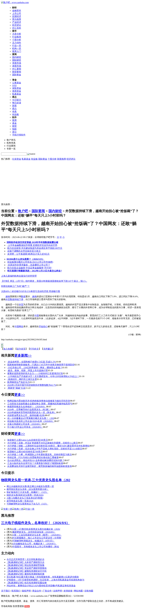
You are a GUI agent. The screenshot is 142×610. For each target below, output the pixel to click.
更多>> (19, 394)
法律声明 (57, 591)
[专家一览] (6, 509)
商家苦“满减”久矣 (16, 388)
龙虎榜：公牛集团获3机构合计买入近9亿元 (28, 254)
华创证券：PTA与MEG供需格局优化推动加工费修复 (33, 457)
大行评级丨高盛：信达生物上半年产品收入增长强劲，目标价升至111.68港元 (44, 449)
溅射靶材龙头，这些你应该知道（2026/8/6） (34, 532)
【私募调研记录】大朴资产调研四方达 (25, 562)
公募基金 (16, 83)
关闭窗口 (47, 349)
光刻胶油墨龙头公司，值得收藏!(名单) (26, 415)
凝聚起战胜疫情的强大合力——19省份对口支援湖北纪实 (35, 373)
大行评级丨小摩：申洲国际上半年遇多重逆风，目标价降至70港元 (39, 454)
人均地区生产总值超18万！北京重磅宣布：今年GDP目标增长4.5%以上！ (43, 376)
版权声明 (26, 591)
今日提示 (16, 100)
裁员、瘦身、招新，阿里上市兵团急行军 (27, 370)
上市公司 (16, 13)
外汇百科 (16, 28)
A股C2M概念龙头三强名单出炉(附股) (25, 498)
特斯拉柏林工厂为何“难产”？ (15, 286)
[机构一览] (17, 509)
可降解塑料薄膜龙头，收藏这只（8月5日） (33, 541)
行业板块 (16, 37)
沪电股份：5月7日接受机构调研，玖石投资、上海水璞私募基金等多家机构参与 (45, 580)
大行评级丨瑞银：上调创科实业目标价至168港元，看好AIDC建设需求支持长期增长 (48, 446)
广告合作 (47, 591)
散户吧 (23, 211)
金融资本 (16, 10)
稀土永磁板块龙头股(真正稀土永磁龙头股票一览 (30, 486)
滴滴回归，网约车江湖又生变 (22, 379)
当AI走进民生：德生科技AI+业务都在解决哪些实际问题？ (35, 460)
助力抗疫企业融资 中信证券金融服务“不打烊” (29, 268)
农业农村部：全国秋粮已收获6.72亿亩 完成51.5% (31, 362)
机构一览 (16, 48)
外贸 (8, 299)
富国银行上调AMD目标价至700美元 (25, 451)
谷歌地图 (88, 591)
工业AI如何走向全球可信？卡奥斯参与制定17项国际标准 (35, 463)
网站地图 (78, 591)
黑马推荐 (16, 19)
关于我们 (5, 591)
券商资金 (16, 91)
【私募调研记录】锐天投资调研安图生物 (27, 583)
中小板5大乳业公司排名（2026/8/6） (25, 427)
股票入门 (16, 51)
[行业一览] (28, 509)
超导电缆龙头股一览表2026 (20, 501)
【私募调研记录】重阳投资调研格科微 (25, 574)
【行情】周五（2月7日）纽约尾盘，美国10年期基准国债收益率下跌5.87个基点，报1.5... (44, 281)
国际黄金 (16, 74)
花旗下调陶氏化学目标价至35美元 (24, 251)
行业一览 (16, 45)
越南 (8, 296)
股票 (14, 120)
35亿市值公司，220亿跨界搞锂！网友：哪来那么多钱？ (34, 367)
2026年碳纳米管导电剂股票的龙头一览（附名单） (31, 412)
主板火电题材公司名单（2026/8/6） (24, 424)
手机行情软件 (19, 135)
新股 (14, 105)
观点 (14, 108)
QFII (14, 85)
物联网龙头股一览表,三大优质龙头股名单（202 (35, 480)
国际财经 (16, 60)
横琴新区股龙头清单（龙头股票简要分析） (28, 489)
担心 (45, 326)
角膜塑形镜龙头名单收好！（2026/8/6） (26, 406)
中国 (36, 315)
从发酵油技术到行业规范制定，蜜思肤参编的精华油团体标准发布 (39, 466)
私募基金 (16, 94)
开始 (41, 326)
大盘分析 (16, 34)
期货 (14, 126)
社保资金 (16, 159)
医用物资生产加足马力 (18, 382)
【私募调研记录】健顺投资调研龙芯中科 (27, 571)
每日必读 (16, 103)
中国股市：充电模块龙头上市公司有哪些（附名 (35, 546)
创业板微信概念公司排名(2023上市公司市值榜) (30, 262)
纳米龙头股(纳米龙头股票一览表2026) (25, 495)
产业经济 (16, 22)
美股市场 (16, 63)
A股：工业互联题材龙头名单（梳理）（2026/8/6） (37, 535)
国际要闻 (38, 211)
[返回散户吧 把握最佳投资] (2, 347)
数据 (23, 296)
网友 (21, 326)
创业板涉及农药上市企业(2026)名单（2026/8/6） (30, 421)
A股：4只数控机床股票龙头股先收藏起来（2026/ (36, 529)
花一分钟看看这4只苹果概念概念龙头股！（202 (30, 418)
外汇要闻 (16, 69)
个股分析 (16, 39)
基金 (14, 123)
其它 (14, 132)
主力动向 (16, 42)
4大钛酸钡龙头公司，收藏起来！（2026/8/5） (34, 543)
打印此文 (34, 349)
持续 (16, 299)
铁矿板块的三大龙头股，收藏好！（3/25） (27, 492)
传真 (14, 111)
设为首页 (21, 349)
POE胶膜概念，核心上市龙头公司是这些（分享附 (36, 538)
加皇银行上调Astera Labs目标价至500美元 (27, 440)
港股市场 (16, 66)
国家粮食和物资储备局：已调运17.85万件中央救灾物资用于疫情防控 (40, 364)
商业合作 (36, 591)
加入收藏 (7, 349)
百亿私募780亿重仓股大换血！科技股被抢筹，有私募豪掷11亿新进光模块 (43, 577)
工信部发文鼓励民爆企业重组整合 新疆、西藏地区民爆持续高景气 (39, 403)
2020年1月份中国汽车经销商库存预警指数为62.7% (31, 385)
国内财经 (16, 57)
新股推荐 (61, 159)
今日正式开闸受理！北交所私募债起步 (25, 559)
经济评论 (16, 25)
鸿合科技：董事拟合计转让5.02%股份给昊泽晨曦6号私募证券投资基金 (41, 585)
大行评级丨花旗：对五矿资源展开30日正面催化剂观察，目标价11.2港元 (42, 443)
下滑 (21, 299)
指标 (14, 129)
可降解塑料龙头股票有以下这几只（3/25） (27, 504)
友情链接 (68, 591)
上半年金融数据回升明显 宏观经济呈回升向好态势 (32, 245)
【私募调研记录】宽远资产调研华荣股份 (27, 568)
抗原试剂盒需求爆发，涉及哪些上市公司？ (28, 265)
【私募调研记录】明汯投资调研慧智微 (25, 565)
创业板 (15, 114)
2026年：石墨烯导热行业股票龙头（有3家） (29, 409)
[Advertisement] (71, 182)
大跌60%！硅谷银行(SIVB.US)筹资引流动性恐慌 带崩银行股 (30, 291)
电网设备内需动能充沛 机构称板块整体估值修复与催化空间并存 (38, 401)
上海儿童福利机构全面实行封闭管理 (19, 276)
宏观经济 (16, 16)
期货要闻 (16, 72)
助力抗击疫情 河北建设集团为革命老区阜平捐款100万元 (34, 248)
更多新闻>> (23, 355)
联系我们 (16, 591)
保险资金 (16, 88)
